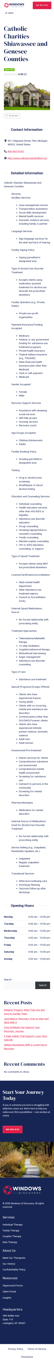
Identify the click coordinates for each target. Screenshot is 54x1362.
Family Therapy (11, 1230)
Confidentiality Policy (14, 1269)
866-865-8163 (42, 5)
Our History (9, 1263)
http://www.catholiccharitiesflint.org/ (27, 158)
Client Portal (9, 1291)
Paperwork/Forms (13, 1285)
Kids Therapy (10, 1242)
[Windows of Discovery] (14, 5)
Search (8, 979)
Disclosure (27, 1356)
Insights (7, 1297)
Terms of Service (36, 1348)
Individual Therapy (13, 1224)
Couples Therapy (12, 1236)
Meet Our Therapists (14, 1257)
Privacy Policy (15, 1348)
